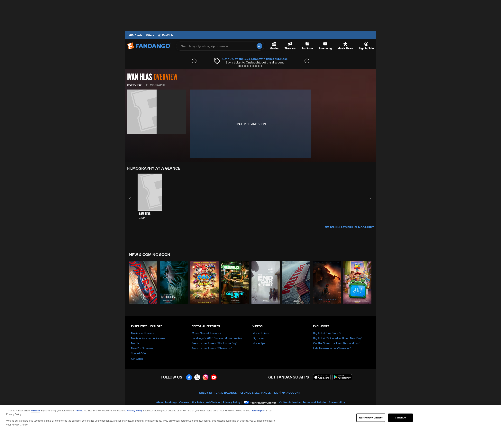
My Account (291, 393)
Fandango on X (197, 377)
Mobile (135, 343)
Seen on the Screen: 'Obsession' (212, 348)
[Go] (259, 46)
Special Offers (139, 353)
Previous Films (133, 198)
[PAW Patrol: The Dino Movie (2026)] (204, 282)
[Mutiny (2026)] (296, 282)
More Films (367, 198)
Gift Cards (135, 35)
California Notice (290, 402)
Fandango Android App (342, 377)
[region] (250, 418)
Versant (35, 410)
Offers (150, 35)
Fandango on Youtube (214, 377)
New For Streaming (142, 348)
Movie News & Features (206, 333)
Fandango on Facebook (189, 377)
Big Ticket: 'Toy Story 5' (327, 333)
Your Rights (258, 410)
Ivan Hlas (139, 77)
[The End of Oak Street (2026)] (265, 282)
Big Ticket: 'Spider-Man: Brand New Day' (337, 338)
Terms (78, 410)
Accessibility (337, 402)
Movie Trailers (260, 333)
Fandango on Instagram (205, 377)
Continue (400, 417)
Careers (184, 402)
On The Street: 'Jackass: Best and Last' (336, 343)
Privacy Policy (231, 402)
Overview (134, 85)
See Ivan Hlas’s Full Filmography (349, 227)
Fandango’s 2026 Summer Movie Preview (217, 338)
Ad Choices (213, 402)
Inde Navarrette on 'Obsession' (332, 348)
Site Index (197, 402)
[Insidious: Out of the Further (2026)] (174, 282)
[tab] (239, 66)
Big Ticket (258, 338)
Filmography (156, 85)
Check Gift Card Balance (218, 393)
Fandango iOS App (322, 377)
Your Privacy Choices (263, 402)
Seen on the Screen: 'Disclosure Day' (214, 343)
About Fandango (166, 402)
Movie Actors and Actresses (148, 338)
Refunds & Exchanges (255, 393)
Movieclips (258, 343)
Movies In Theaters (142, 333)
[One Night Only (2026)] (235, 282)
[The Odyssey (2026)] (327, 282)
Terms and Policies (315, 402)
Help (276, 393)
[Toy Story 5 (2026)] (357, 282)
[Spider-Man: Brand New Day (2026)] (143, 282)
